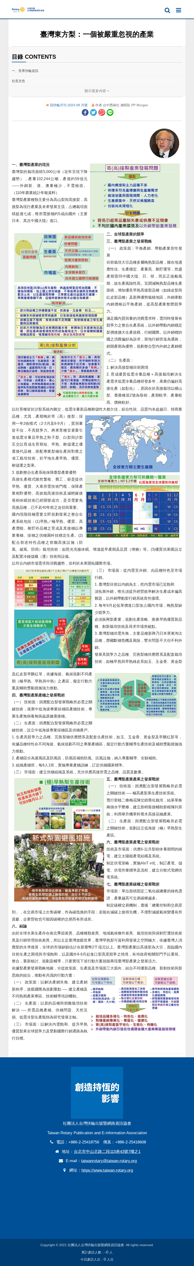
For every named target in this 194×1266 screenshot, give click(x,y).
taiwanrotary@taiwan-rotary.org (109, 1161)
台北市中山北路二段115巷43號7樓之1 (107, 1151)
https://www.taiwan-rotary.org (107, 1170)
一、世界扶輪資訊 (25, 71)
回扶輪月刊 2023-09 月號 (69, 105)
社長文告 (18, 81)
